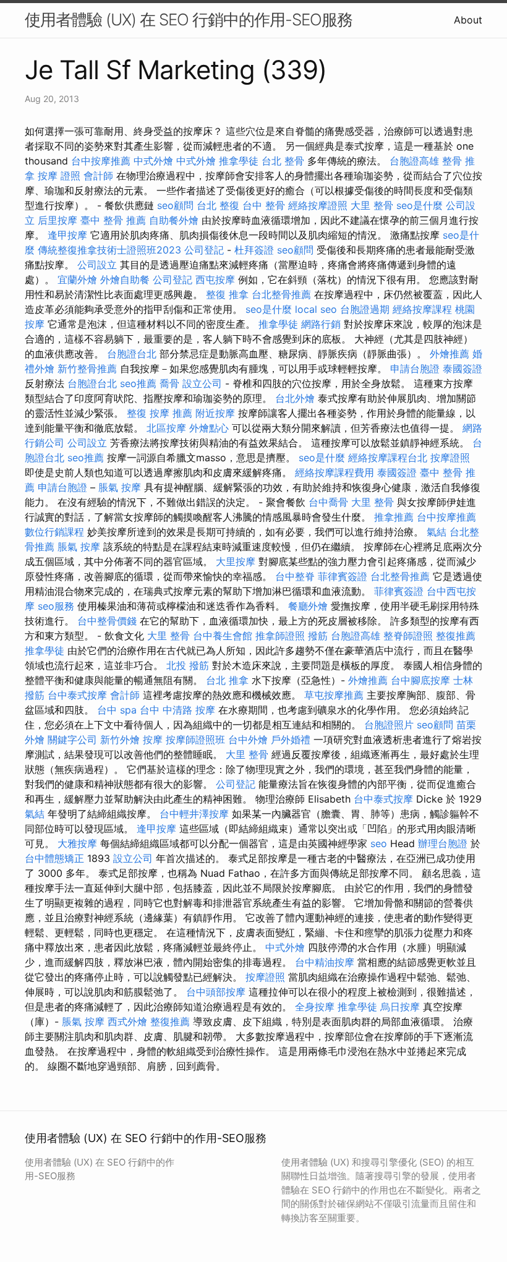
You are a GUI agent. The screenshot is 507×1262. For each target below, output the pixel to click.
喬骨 (169, 383)
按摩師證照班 (195, 739)
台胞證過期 (365, 309)
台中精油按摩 (324, 962)
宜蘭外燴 (77, 279)
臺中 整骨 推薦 (113, 220)
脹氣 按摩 (119, 487)
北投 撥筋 (187, 665)
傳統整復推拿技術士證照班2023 (109, 250)
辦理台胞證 (442, 843)
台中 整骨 (263, 205)
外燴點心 (209, 428)
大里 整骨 (372, 205)
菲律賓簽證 (342, 576)
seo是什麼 (419, 205)
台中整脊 (295, 576)
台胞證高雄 (414, 161)
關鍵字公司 (72, 739)
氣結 (436, 532)
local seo (316, 309)
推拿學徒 (238, 161)
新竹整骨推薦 (87, 368)
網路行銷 (321, 324)
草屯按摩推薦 (334, 695)
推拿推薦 (394, 517)
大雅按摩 (77, 843)
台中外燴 (248, 739)
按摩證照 (450, 457)
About (468, 20)
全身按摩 (314, 1006)
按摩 (153, 739)
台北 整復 (218, 205)
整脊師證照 (408, 635)
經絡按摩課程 (422, 309)
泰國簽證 (462, 368)
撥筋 (318, 635)
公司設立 (97, 264)
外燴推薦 (449, 353)
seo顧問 (175, 205)
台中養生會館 (222, 635)
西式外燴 (127, 1021)
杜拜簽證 (254, 250)
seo (378, 843)
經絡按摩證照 (317, 205)
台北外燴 (295, 398)
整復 (137, 413)
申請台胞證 (415, 368)
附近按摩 (215, 413)
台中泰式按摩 (77, 695)
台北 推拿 (227, 680)
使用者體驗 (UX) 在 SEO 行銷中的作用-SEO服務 (188, 19)
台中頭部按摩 (215, 992)
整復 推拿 (227, 294)
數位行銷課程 (54, 532)
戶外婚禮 (290, 739)
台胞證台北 (131, 353)
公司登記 (204, 250)
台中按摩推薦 (100, 161)
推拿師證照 (280, 635)
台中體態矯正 (54, 858)
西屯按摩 (215, 279)
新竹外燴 (120, 739)
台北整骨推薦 (281, 294)
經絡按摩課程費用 (334, 472)
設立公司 (202, 383)
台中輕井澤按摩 (194, 814)
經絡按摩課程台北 (387, 457)
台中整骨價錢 (107, 621)
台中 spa (117, 710)
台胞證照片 (389, 724)
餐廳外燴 (308, 606)
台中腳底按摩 (420, 680)
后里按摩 (57, 220)
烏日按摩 (400, 1006)
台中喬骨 (328, 502)
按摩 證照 (59, 175)
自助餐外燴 (173, 220)
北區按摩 (166, 428)
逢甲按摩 (67, 235)
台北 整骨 (283, 161)
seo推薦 (138, 383)
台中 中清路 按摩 (177, 710)
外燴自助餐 (125, 279)
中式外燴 (153, 161)
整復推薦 (455, 635)
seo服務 (56, 606)
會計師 (98, 175)
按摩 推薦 (171, 413)
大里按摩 (235, 561)
